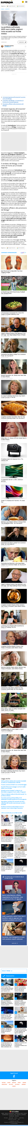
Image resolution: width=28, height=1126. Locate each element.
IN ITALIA (17, 1084)
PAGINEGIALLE (11, 1113)
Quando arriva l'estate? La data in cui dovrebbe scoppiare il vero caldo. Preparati (13, 791)
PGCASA (25, 1113)
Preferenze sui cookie (12, 1119)
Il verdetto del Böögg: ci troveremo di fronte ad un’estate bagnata (13, 101)
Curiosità (7, 9)
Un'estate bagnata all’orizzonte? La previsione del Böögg (14, 98)
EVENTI (14, 1086)
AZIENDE (24, 1084)
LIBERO (2, 1113)
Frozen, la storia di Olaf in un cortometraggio (14, 784)
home (2, 9)
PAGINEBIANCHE (5, 1114)
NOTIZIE (4, 1082)
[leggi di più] (25, 46)
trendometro (10, 976)
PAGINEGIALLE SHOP (19, 1113)
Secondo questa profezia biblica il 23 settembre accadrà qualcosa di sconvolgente (13, 798)
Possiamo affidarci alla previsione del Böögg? (13, 104)
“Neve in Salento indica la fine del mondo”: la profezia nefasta (13, 794)
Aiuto (19, 1119)
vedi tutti (14, 943)
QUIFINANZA (23, 1114)
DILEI (15, 1114)
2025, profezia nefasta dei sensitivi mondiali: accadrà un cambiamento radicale (13, 781)
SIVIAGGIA (19, 1114)
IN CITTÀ (11, 1084)
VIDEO (19, 1082)
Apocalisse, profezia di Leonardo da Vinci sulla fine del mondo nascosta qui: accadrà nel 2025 (13, 803)
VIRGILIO (6, 1113)
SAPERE (24, 1082)
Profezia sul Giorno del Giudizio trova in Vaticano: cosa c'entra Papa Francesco (12, 807)
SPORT (8, 1082)
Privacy (16, 1117)
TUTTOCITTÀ (11, 1114)
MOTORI (14, 1082)
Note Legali (11, 1117)
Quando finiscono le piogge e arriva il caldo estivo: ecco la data (13, 787)
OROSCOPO (4, 1084)
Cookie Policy (21, 1117)
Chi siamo (6, 1117)
